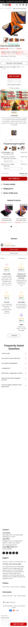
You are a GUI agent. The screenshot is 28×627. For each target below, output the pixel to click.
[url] (9, 547)
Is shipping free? (6, 368)
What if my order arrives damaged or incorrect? (11, 378)
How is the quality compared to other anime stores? (12, 385)
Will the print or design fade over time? (12, 373)
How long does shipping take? (10, 363)
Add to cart (18, 624)
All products (8, 8)
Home (1, 8)
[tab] (10, 139)
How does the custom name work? (11, 358)
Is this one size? (6, 353)
